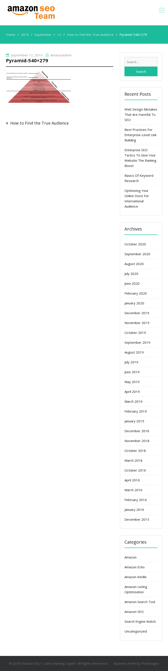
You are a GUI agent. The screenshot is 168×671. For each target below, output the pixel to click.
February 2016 (135, 500)
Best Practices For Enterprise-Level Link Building (140, 134)
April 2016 (132, 480)
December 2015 (136, 519)
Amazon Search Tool (139, 602)
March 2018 (133, 460)
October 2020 (135, 244)
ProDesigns (150, 663)
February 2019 (135, 411)
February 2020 (135, 293)
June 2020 (132, 283)
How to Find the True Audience (39, 123)
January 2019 (134, 421)
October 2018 (135, 450)
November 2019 (136, 323)
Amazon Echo (134, 567)
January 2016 (134, 509)
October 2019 (135, 332)
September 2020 (137, 254)
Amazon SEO (134, 611)
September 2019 (137, 342)
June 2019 (132, 372)
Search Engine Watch (140, 621)
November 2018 (136, 441)
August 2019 (134, 352)
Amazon (130, 557)
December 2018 (136, 431)
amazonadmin (61, 55)
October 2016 (135, 470)
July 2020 (131, 273)
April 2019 (132, 391)
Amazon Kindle (135, 577)
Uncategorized (135, 631)
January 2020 (134, 303)
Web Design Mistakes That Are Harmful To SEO (140, 114)
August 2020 (134, 264)
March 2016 (133, 490)
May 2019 (132, 382)
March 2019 (133, 401)
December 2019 (136, 313)
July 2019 (131, 362)
